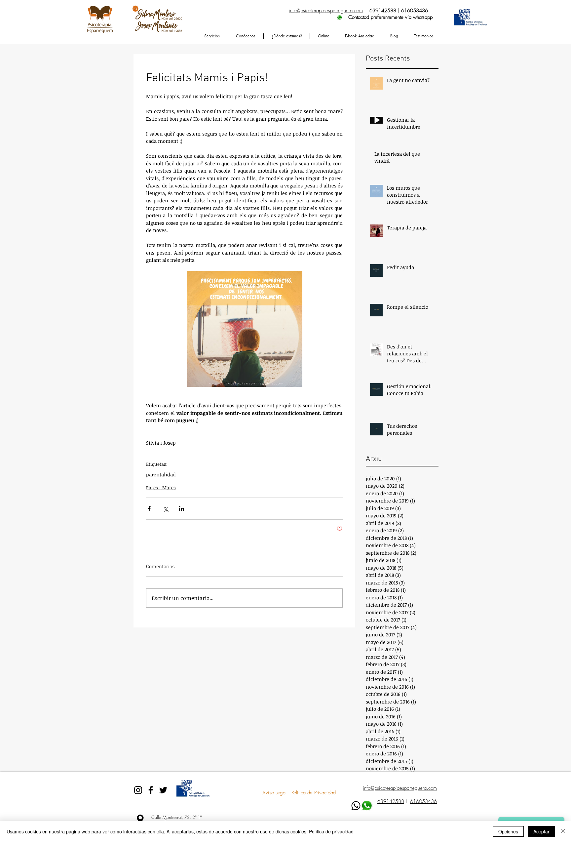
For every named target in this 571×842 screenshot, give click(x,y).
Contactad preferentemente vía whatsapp (361, 17)
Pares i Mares (161, 487)
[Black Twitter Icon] (163, 790)
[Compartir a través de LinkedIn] (181, 508)
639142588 (390, 801)
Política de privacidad (331, 831)
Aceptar (541, 831)
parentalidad (161, 474)
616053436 (423, 801)
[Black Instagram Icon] (138, 790)
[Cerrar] (563, 831)
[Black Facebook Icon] (150, 790)
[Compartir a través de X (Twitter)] (165, 508)
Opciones (508, 831)
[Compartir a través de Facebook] (149, 508)
